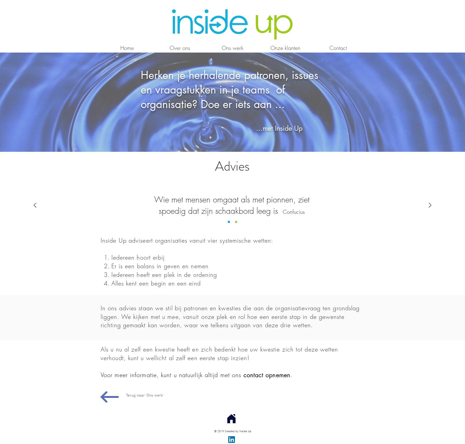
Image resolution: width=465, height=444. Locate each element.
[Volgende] (430, 205)
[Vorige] (35, 205)
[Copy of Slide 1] (229, 222)
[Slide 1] (236, 222)
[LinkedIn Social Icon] (231, 439)
